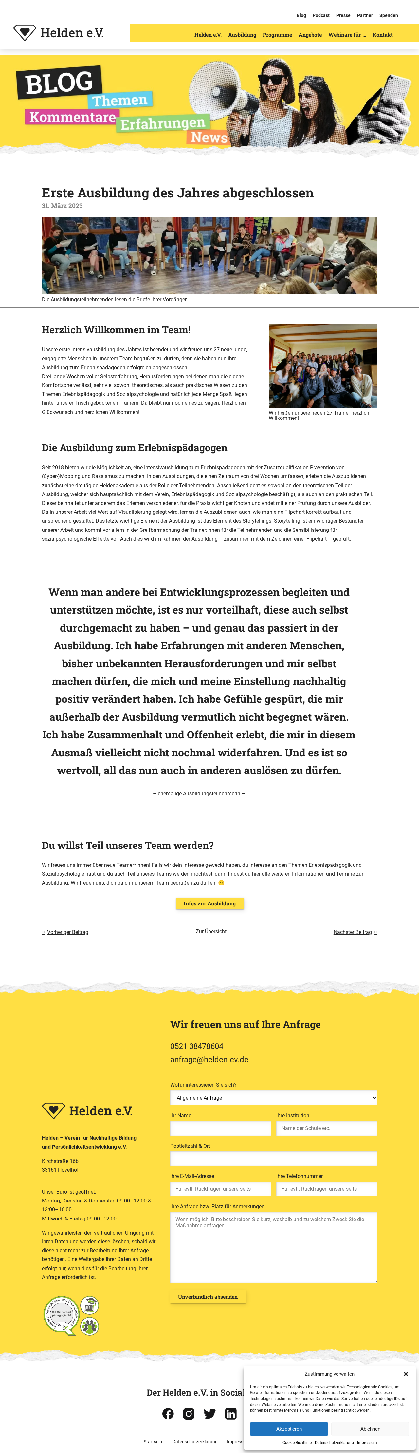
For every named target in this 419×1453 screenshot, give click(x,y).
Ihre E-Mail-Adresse (192, 1176)
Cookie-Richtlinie (297, 1442)
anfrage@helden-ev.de (209, 1059)
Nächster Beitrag (353, 932)
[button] (406, 1374)
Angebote (310, 34)
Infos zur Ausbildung (210, 903)
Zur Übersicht (211, 931)
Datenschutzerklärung (334, 1442)
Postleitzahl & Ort (190, 1146)
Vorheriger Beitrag (67, 932)
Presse (343, 15)
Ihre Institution (292, 1115)
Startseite (153, 1441)
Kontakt (383, 34)
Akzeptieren (289, 1429)
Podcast (321, 15)
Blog (301, 15)
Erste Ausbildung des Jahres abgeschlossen (178, 192)
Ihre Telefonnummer (299, 1176)
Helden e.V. (208, 34)
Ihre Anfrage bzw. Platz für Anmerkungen (217, 1206)
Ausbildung (242, 34)
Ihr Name (180, 1115)
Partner (365, 15)
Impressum (367, 1442)
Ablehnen (370, 1429)
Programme (277, 34)
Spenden (388, 15)
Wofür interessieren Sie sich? (203, 1085)
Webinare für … (347, 34)
